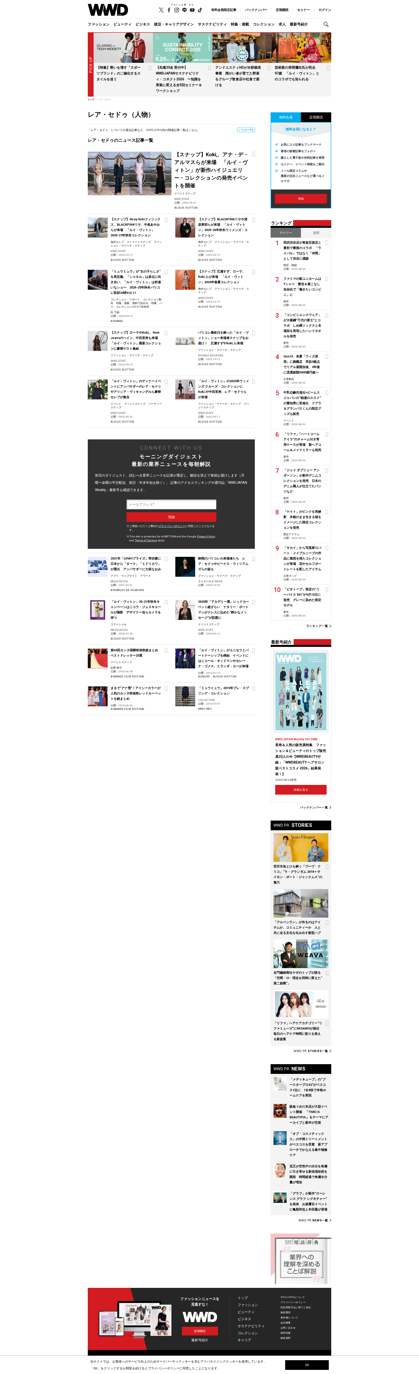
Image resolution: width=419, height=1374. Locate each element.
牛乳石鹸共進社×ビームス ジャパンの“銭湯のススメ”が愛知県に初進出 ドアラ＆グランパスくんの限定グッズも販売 (302, 403)
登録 (301, 198)
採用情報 (286, 1333)
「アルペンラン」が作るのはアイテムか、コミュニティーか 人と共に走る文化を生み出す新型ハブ (297, 927)
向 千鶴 (115, 312)
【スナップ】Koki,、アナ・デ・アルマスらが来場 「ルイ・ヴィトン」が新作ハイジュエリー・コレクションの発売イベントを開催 (211, 170)
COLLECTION (206, 700)
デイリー (286, 233)
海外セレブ (117, 242)
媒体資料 (286, 1338)
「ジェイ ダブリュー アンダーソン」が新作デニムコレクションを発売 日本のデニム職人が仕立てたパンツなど (302, 480)
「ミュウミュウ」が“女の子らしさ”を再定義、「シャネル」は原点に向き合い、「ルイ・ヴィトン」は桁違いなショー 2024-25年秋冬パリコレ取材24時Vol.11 (136, 282)
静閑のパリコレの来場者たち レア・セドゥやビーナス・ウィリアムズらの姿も (223, 564)
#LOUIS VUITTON (186, 207)
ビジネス (143, 24)
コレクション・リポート (125, 299)
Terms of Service (146, 540)
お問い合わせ (288, 1327)
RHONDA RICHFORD (210, 355)
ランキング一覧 (317, 626)
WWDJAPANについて (293, 1297)
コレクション (264, 24)
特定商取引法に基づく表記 (296, 1307)
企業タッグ (290, 575)
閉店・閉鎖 (290, 265)
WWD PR (311, 1051)
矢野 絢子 (116, 667)
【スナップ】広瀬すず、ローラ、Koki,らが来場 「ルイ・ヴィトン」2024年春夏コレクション (221, 277)
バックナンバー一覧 (314, 807)
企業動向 (288, 379)
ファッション (99, 24)
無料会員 (286, 117)
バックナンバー (256, 10)
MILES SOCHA (119, 581)
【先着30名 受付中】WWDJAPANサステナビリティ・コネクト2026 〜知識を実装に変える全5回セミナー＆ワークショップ (179, 79)
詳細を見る (301, 789)
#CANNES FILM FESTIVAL (128, 676)
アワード (145, 575)
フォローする (247, 130)
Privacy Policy (206, 536)
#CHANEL (117, 321)
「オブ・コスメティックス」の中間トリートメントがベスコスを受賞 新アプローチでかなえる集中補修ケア (308, 1144)
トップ (243, 1298)
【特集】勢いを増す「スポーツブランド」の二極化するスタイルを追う (119, 73)
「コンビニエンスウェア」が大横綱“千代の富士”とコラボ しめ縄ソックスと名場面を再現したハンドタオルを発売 (302, 325)
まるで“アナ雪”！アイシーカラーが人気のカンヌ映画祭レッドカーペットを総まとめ (136, 693)
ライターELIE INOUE (210, 581)
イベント (116, 403)
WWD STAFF (182, 199)
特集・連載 (240, 24)
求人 (282, 24)
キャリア (244, 1340)
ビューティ (122, 24)
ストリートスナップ (139, 242)
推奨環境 (286, 1312)
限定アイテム (291, 534)
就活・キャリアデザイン (174, 24)
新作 (286, 301)
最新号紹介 (299, 24)
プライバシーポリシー (172, 526)
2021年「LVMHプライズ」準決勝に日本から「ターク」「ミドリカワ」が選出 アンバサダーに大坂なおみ (136, 564)
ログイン (325, 10)
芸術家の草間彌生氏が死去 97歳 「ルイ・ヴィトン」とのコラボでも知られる (297, 73)
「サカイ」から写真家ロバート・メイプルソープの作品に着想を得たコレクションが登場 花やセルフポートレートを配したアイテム (302, 558)
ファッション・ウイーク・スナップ (132, 355)
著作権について (289, 1317)
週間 (316, 233)
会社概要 (286, 1322)
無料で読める (140, 303)
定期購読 (282, 10)
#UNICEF (204, 676)
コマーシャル (119, 624)
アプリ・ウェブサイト (124, 575)
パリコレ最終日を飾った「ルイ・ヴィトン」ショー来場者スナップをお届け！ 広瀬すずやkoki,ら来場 (223, 338)
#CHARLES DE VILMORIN (127, 590)
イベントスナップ (185, 193)
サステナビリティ (212, 24)
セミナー (303, 10)
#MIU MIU (205, 708)
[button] (327, 24)
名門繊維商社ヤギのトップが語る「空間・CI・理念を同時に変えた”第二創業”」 (298, 978)
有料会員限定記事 (223, 10)
